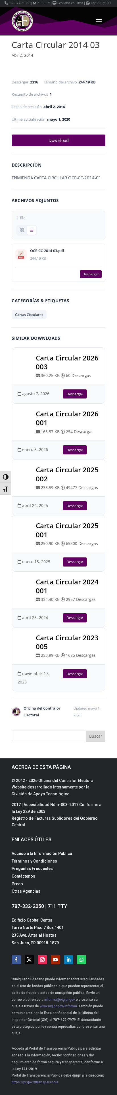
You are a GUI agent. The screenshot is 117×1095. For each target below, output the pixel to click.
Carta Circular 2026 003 (67, 362)
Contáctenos (23, 876)
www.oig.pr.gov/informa (58, 1006)
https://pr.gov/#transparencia (35, 1082)
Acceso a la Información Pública (42, 853)
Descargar (90, 274)
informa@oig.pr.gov (59, 1000)
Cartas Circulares (29, 314)
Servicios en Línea (70, 3)
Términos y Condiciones (34, 861)
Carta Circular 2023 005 (67, 642)
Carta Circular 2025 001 (67, 530)
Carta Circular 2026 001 (67, 418)
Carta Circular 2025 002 (67, 474)
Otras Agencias (26, 891)
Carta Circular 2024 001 (67, 586)
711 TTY (43, 3)
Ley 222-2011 (101, 3)
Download (59, 140)
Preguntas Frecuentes (32, 868)
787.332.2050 (19, 3)
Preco (17, 884)
